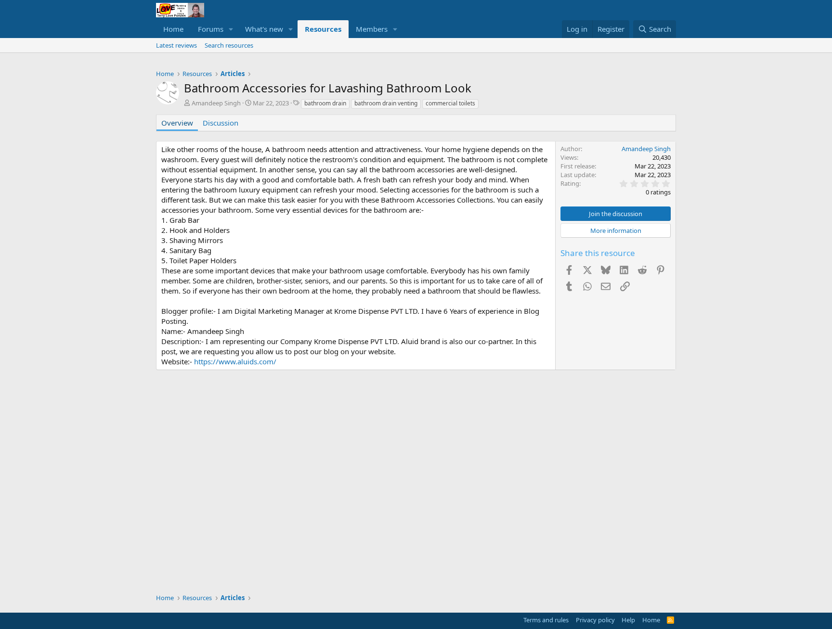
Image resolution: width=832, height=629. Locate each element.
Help (628, 620)
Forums (210, 29)
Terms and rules (546, 620)
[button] (231, 29)
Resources (323, 29)
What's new (264, 29)
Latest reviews (176, 45)
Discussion (220, 123)
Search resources (229, 45)
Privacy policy (595, 620)
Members (372, 29)
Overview (177, 123)
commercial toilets (450, 103)
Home (173, 29)
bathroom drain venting (385, 103)
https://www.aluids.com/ (235, 361)
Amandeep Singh (216, 103)
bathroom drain (325, 103)
